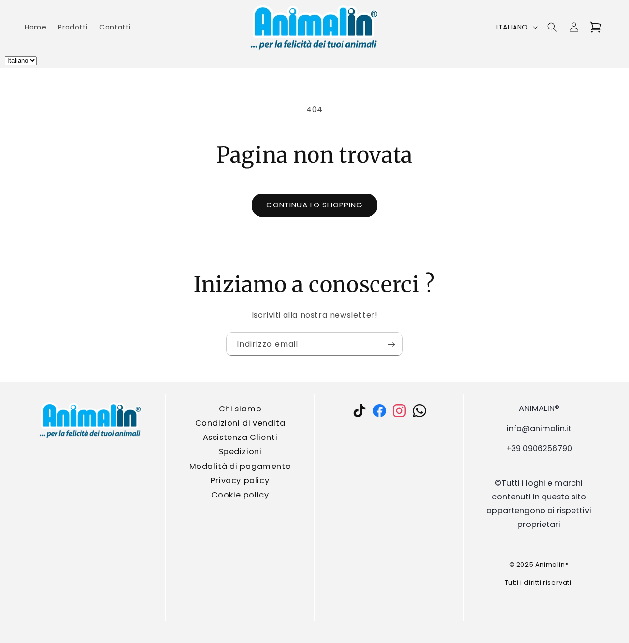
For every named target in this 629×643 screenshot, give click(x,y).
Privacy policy (239, 480)
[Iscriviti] (391, 344)
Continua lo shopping (314, 205)
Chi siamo (239, 408)
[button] (552, 27)
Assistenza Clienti (239, 437)
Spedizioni (239, 451)
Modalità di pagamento (240, 465)
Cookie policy (240, 494)
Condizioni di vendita (240, 423)
